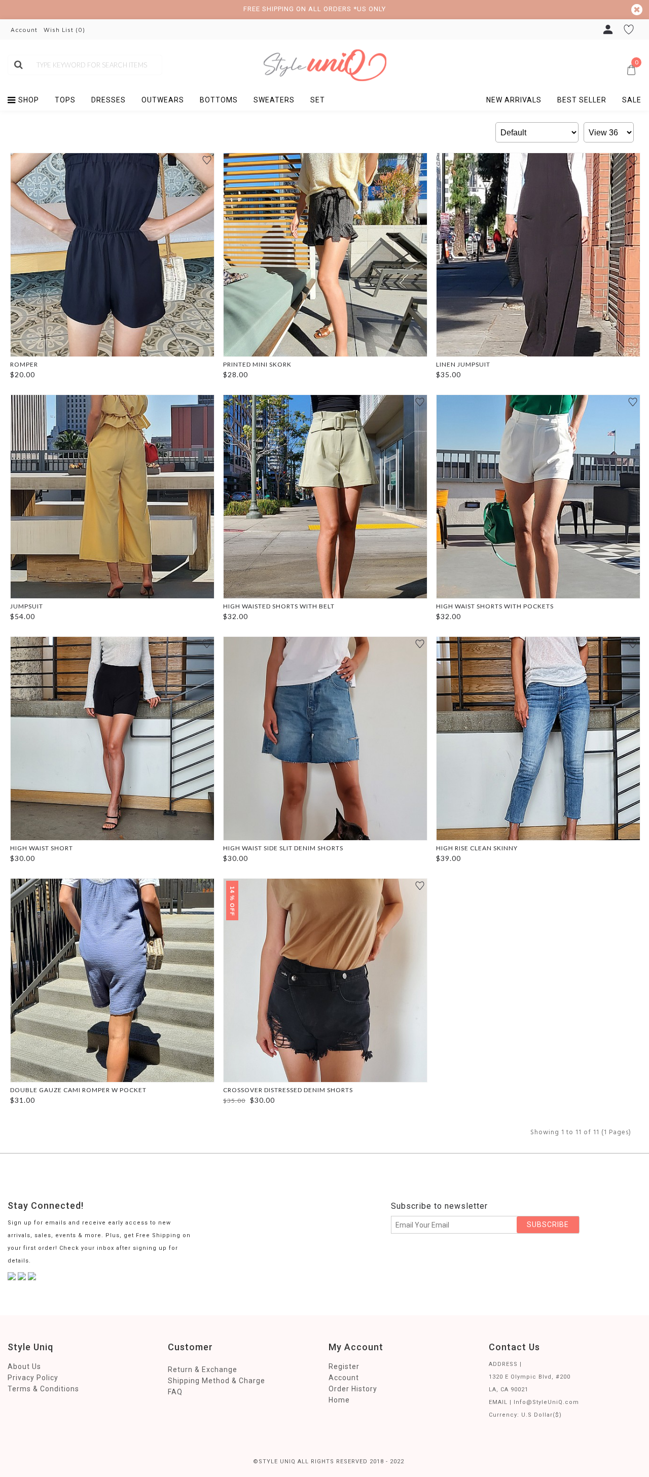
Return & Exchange (202, 1369)
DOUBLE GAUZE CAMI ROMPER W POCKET (78, 1090)
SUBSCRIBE (548, 1224)
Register (344, 1366)
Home (339, 1400)
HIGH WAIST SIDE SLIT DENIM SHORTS (283, 848)
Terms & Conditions (43, 1389)
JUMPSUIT (26, 606)
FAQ (175, 1392)
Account (344, 1378)
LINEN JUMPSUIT (463, 364)
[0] (493, 59)
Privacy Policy (33, 1378)
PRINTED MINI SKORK (257, 364)
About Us (24, 1366)
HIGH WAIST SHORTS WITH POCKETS (495, 606)
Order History (353, 1389)
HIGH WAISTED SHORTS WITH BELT (279, 606)
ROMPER (24, 364)
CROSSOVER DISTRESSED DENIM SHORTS (288, 1090)
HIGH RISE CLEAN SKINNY (477, 848)
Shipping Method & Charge (216, 1381)
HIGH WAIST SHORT (41, 848)
